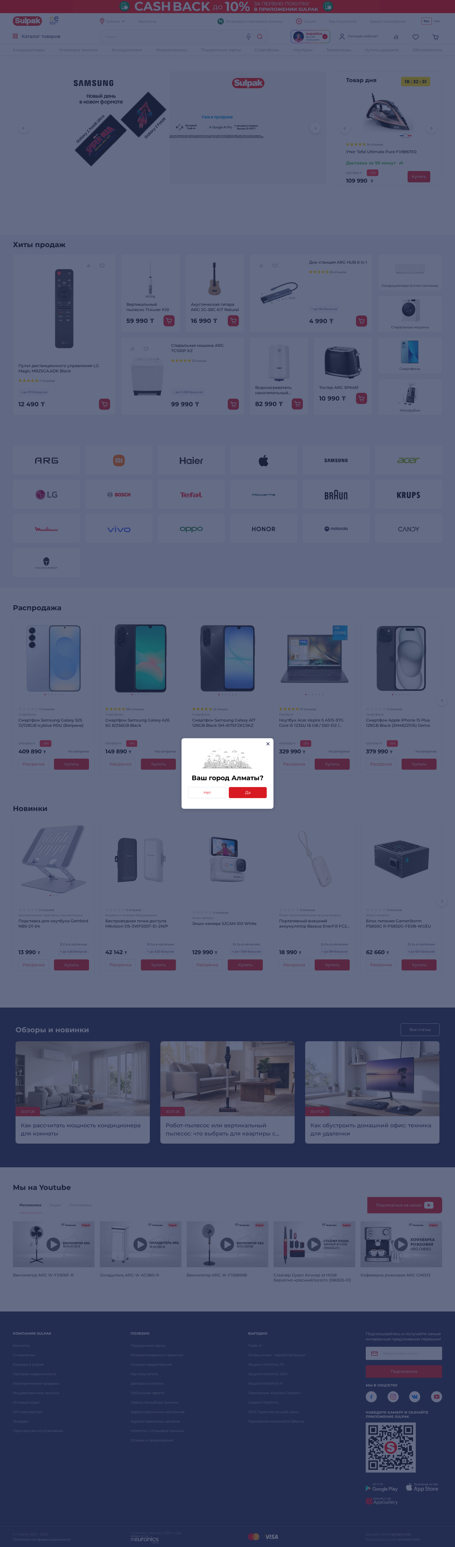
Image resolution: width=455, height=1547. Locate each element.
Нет (207, 792)
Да (248, 792)
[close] (268, 744)
